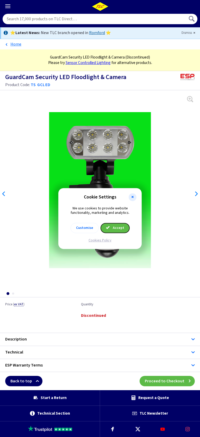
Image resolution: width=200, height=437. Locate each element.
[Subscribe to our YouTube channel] (162, 429)
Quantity (87, 305)
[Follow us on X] (137, 429)
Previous (4, 193)
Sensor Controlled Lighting (88, 63)
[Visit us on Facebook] (112, 429)
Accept (118, 227)
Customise (84, 227)
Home (15, 44)
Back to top (21, 381)
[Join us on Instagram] (187, 429)
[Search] (192, 19)
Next (196, 193)
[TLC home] (100, 6)
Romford (97, 33)
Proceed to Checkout (164, 381)
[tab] (7, 293)
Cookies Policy (100, 240)
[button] (132, 197)
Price (14, 305)
